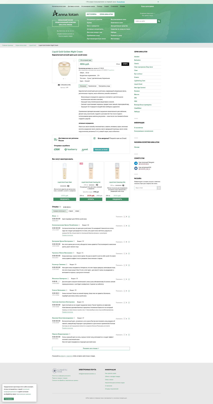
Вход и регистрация (147, 6)
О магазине (114, 6)
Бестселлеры (91, 14)
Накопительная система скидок (115, 383)
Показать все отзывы (91, 348)
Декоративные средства (119, 26)
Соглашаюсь (8, 399)
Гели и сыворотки (93, 26)
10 (97, 185)
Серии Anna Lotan (106, 14)
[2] (129, 217)
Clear (136, 70)
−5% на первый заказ (85, 60)
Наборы (113, 32)
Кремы (89, 23)
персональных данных (23, 394)
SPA (135, 98)
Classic (136, 63)
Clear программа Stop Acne (143, 67)
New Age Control (139, 88)
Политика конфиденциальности (61, 376)
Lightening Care (139, 81)
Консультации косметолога (143, 131)
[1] (129, 253)
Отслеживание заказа (88, 6)
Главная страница (7, 45)
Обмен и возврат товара (112, 376)
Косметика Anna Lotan (59, 6)
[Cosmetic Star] (60, 370)
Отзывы (122, 6)
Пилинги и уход (116, 35)
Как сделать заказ (110, 373)
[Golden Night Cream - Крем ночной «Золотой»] (64, 68)
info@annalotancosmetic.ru (65, 34)
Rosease (137, 91)
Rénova (136, 94)
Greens (136, 77)
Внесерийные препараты (143, 105)
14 (68, 186)
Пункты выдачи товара (65, 36)
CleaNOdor (137, 108)
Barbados (137, 60)
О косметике (138, 128)
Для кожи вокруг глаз (94, 32)
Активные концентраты (95, 29)
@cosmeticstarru (144, 164)
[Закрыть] (158, 2)
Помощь (99, 6)
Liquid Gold (32, 45)
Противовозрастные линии (96, 39)
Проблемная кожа (93, 35)
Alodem (136, 57)
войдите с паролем (66, 356)
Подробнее (121, 2)
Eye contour (138, 74)
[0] (124, 217)
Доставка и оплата (73, 6)
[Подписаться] (159, 188)
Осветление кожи (117, 23)
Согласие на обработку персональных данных (65, 380)
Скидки (106, 6)
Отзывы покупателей (111, 389)
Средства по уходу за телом (120, 29)
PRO (135, 101)
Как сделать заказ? (147, 15)
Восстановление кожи (118, 19)
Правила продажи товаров (59, 378)
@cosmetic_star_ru (144, 169)
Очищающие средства (94, 19)
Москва (136, 147)
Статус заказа (109, 379)
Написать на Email (101, 150)
